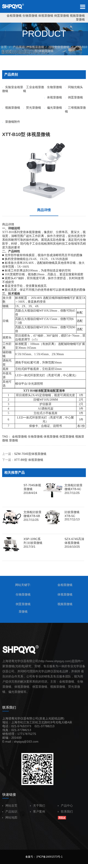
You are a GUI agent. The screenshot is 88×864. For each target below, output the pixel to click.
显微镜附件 (12, 121)
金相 (62, 681)
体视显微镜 (45, 15)
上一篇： (24, 453)
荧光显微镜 (33, 107)
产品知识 (11, 811)
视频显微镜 (77, 15)
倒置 (35, 686)
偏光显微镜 (54, 107)
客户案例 (39, 811)
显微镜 (80, 19)
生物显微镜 (29, 15)
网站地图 (11, 817)
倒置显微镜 (61, 15)
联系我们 (67, 811)
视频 (53, 686)
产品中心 (67, 805)
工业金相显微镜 (33, 89)
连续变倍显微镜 (58, 47)
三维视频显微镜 (75, 109)
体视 (29, 232)
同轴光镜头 (75, 87)
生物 (80, 681)
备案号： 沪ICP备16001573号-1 (44, 856)
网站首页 (11, 805)
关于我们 (39, 805)
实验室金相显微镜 (12, 89)
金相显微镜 (14, 15)
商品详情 (44, 210)
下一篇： (22, 459)
